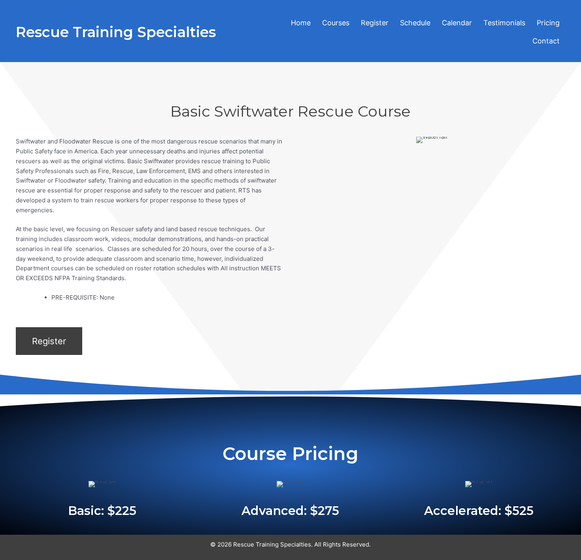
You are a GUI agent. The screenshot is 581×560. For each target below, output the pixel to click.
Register (375, 23)
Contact (546, 41)
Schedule (415, 23)
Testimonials (504, 23)
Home (301, 23)
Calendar (457, 23)
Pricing (548, 23)
